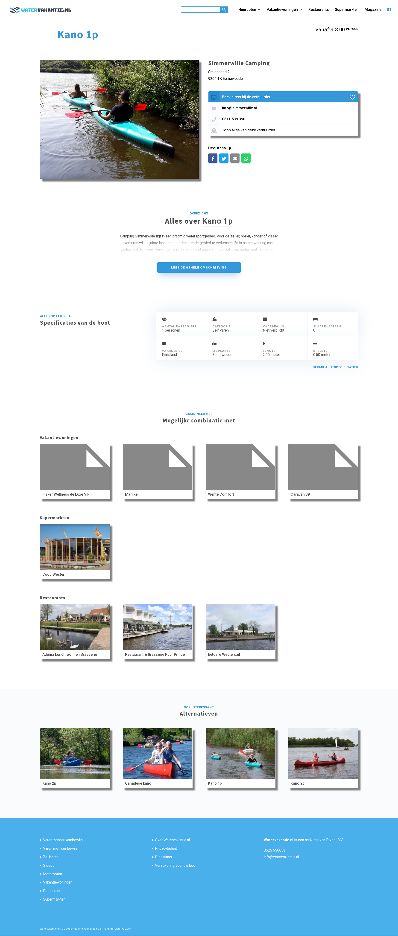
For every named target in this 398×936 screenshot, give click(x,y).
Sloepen (49, 865)
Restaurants (318, 10)
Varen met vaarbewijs (60, 848)
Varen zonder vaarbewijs (63, 840)
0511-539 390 (233, 119)
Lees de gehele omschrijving (199, 267)
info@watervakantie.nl (281, 857)
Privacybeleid (166, 848)
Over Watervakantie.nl (172, 840)
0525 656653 (274, 850)
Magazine (373, 10)
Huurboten (247, 10)
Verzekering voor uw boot (175, 865)
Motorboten (52, 874)
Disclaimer (163, 857)
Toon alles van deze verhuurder (248, 130)
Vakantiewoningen (282, 10)
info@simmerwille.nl (239, 108)
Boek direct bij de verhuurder (246, 97)
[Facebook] (389, 13)
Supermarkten (347, 10)
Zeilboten (51, 857)
